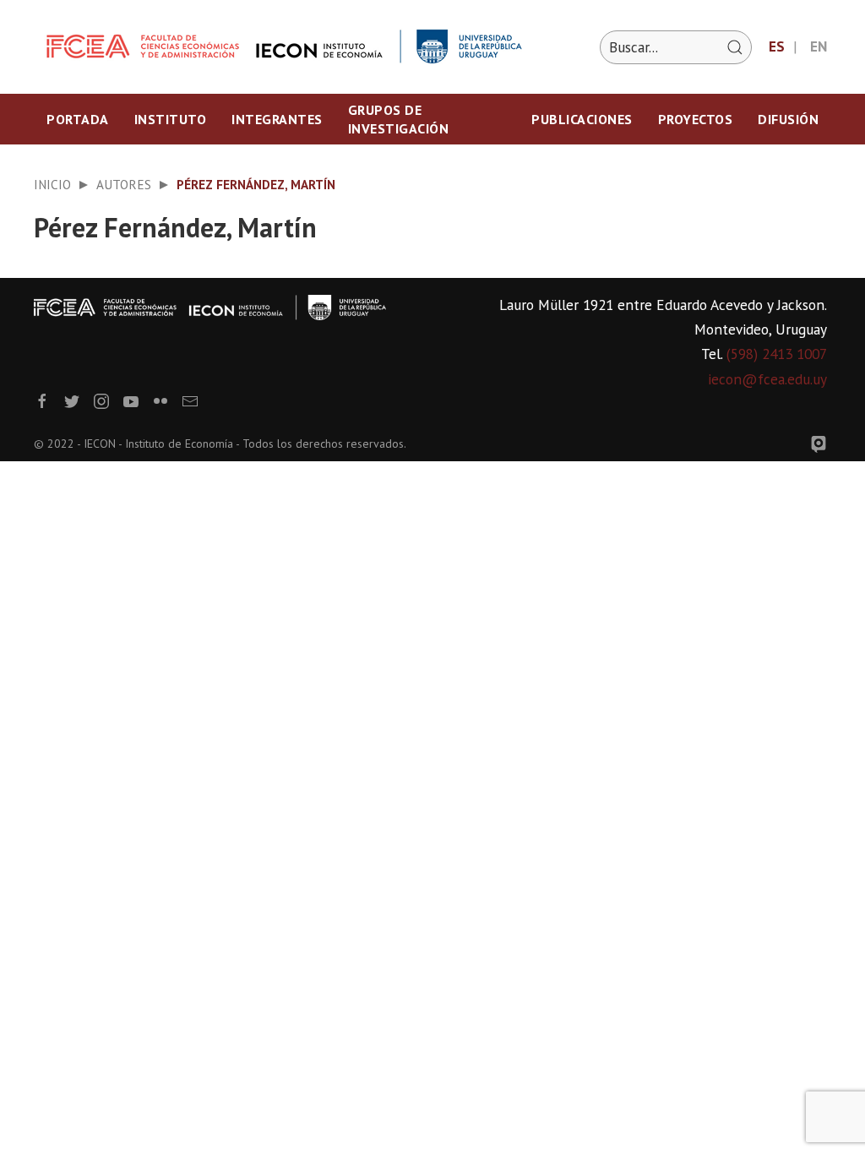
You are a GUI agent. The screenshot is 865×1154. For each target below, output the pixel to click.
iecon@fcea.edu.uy (767, 379)
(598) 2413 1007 (776, 353)
